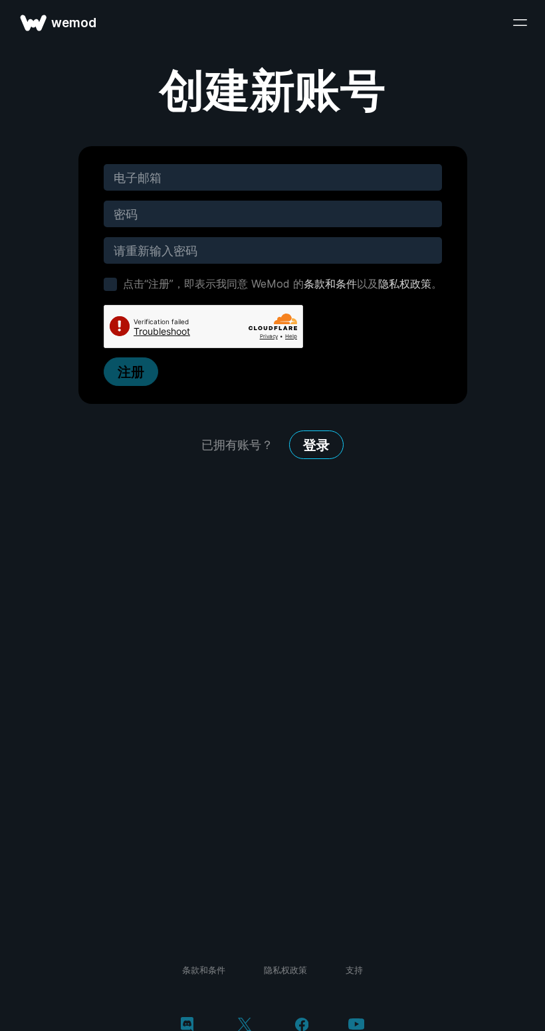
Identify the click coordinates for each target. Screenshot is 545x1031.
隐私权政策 (404, 283)
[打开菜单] (519, 22)
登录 (316, 445)
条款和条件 (330, 283)
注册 (131, 372)
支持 (354, 970)
